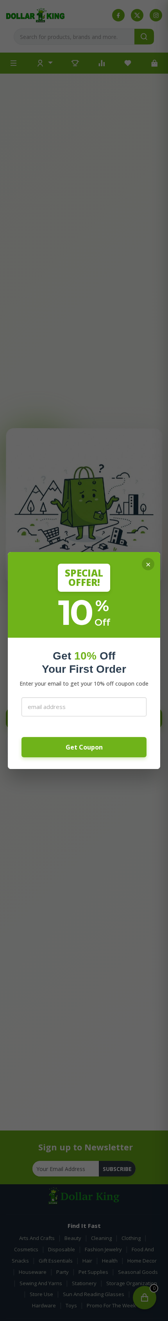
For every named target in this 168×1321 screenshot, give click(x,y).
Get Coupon (84, 747)
